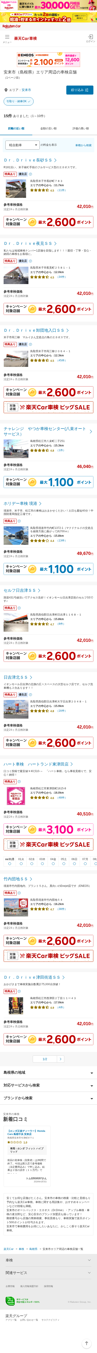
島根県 (33, 1249)
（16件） (61, 710)
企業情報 (10, 1286)
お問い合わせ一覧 (29, 1320)
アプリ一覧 (11, 1320)
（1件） (61, 450)
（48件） (61, 797)
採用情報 (48, 1286)
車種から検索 (83, 145)
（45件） (61, 360)
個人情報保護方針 (29, 1286)
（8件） (61, 623)
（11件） (61, 190)
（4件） (61, 1007)
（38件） (61, 909)
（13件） (61, 540)
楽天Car (9, 1249)
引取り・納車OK (17, 101)
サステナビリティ (51, 1320)
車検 (21, 1249)
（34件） (61, 276)
